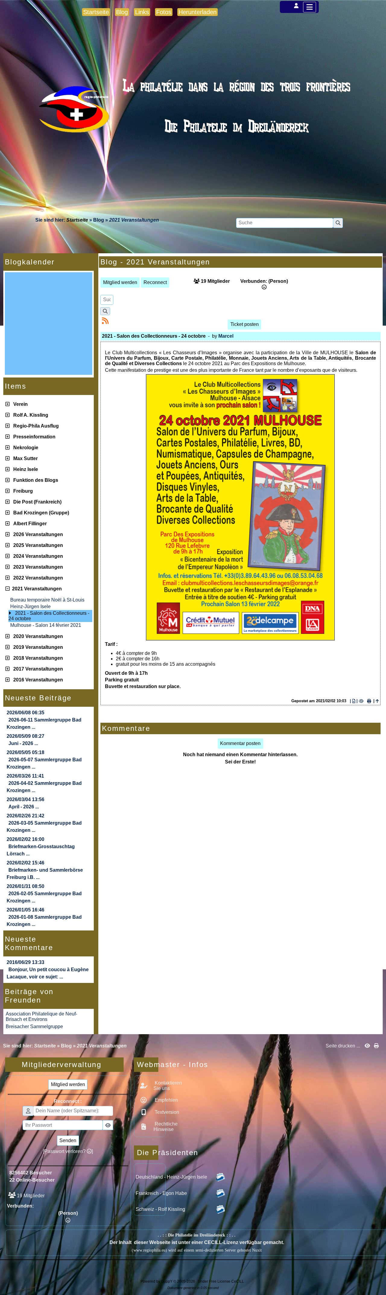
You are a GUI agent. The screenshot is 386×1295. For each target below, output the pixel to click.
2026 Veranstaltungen (37, 534)
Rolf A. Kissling (29, 415)
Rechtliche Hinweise (165, 1126)
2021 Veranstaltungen (36, 588)
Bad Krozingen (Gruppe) (40, 512)
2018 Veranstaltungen (37, 658)
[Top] (377, 521)
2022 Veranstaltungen (37, 577)
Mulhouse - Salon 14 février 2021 (45, 625)
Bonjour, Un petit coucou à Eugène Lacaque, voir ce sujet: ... (48, 973)
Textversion (166, 1112)
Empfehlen (165, 1100)
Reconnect (155, 282)
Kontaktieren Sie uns (167, 1085)
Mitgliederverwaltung (70, 1064)
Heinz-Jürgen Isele (30, 606)
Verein (19, 404)
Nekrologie (24, 447)
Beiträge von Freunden (47, 995)
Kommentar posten (240, 743)
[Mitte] (377, 532)
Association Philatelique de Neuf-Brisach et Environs (41, 1016)
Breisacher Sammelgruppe (34, 1026)
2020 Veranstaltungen (37, 636)
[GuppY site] (193, 1277)
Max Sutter (24, 458)
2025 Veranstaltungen (37, 545)
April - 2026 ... (23, 806)
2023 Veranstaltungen (37, 567)
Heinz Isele (24, 469)
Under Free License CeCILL (221, 1281)
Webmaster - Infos (147, 1064)
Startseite (77, 220)
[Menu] (309, 7)
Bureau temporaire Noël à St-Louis (47, 599)
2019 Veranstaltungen (37, 647)
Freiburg (22, 491)
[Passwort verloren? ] (68, 1151)
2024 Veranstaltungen (37, 556)
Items (47, 386)
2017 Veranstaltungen (37, 668)
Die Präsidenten (147, 1152)
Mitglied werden (120, 282)
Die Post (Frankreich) (36, 501)
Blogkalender (47, 262)
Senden (67, 1140)
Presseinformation (33, 436)
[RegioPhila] (193, 122)
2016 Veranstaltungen (37, 679)
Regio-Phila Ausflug (35, 425)
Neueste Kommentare (47, 943)
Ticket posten (244, 324)
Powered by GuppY (157, 1281)
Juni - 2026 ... (23, 743)
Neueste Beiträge (47, 698)
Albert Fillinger (29, 523)
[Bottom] (377, 542)
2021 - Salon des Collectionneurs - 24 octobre (48, 616)
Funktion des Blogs (34, 480)
